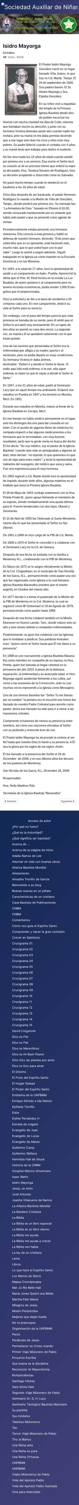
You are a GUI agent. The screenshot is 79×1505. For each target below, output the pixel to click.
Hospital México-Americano (31, 1171)
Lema (16, 1258)
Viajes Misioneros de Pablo (31, 1474)
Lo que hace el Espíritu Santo (32, 1270)
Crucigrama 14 (22, 1019)
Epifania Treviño (23, 1107)
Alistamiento (20, 873)
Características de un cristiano (33, 896)
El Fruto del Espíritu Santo (30, 1077)
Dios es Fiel (20, 1037)
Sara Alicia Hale (23, 1387)
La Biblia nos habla (25, 1247)
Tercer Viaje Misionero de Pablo (34, 1433)
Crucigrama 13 (22, 1013)
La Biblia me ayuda (25, 1235)
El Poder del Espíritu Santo (30, 1089)
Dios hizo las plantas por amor (33, 1060)
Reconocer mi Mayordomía (31, 1369)
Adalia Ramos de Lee (26, 856)
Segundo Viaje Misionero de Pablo (36, 1392)
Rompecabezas (22, 1375)
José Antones (21, 1194)
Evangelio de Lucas (25, 1136)
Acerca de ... (20, 844)
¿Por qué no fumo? (25, 826)
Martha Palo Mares (25, 1299)
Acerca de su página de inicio (32, 850)
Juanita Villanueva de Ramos (32, 1200)
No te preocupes (23, 1322)
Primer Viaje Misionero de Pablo (34, 1352)
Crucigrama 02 (22, 949)
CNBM (16, 908)
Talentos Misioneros (26, 1422)
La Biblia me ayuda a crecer (31, 1241)
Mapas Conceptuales (26, 1282)
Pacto (16, 1334)
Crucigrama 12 (22, 1007)
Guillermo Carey (23, 1147)
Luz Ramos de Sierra (26, 1276)
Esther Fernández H (25, 1118)
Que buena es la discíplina (30, 1363)
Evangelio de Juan (25, 1130)
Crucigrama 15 (22, 1025)
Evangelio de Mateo (26, 1142)
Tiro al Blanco (21, 1439)
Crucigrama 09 (22, 990)
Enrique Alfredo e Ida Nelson (32, 1101)
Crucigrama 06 (22, 972)
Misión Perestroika (25, 1311)
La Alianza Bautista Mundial (31, 1206)
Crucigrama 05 (22, 967)
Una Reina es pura (24, 1451)
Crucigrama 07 (22, 978)
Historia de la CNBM (26, 1165)
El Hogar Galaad (23, 1083)
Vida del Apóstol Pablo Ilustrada (34, 1486)
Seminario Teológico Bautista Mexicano (39, 1404)
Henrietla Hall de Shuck (28, 1159)
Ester (15, 1112)
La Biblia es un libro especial (32, 1223)
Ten (14, 1428)
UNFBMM (18, 1463)
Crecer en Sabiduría (26, 937)
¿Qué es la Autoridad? (27, 832)
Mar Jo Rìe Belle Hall (26, 1287)
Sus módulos (21, 1416)
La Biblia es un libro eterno (30, 1229)
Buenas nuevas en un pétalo (31, 891)
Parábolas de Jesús (25, 1340)
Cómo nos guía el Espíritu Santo (34, 926)
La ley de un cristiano (27, 1252)
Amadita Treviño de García (30, 879)
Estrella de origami (25, 1124)
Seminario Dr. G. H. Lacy (29, 1398)
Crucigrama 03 (22, 955)
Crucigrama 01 (22, 943)
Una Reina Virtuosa (25, 1457)
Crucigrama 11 (22, 1002)
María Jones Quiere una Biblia (32, 1293)
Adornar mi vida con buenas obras (36, 861)
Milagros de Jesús (24, 1305)
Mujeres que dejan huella (29, 1317)
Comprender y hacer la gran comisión (38, 931)
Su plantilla (19, 1410)
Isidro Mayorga (22, 1182)
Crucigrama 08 (22, 984)
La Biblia (18, 1217)
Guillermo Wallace (24, 1153)
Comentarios (21, 920)
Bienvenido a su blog (26, 885)
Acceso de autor (39, 821)
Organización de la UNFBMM (32, 1328)
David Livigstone (23, 1031)
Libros (16, 1264)
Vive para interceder (26, 1492)
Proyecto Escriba (24, 1357)
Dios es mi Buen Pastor (28, 1054)
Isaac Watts (20, 1177)
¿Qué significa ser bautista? (31, 838)
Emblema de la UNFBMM (29, 1095)
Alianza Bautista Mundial (29, 867)
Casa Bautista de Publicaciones (34, 902)
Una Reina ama (22, 1445)
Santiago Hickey (23, 1381)
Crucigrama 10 (22, 996)
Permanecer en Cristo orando (32, 1346)
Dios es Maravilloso (25, 1048)
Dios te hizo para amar (28, 1066)
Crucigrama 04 (22, 961)
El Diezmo (19, 1072)
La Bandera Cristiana (26, 1212)
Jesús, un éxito (22, 1188)
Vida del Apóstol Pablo (28, 1480)
